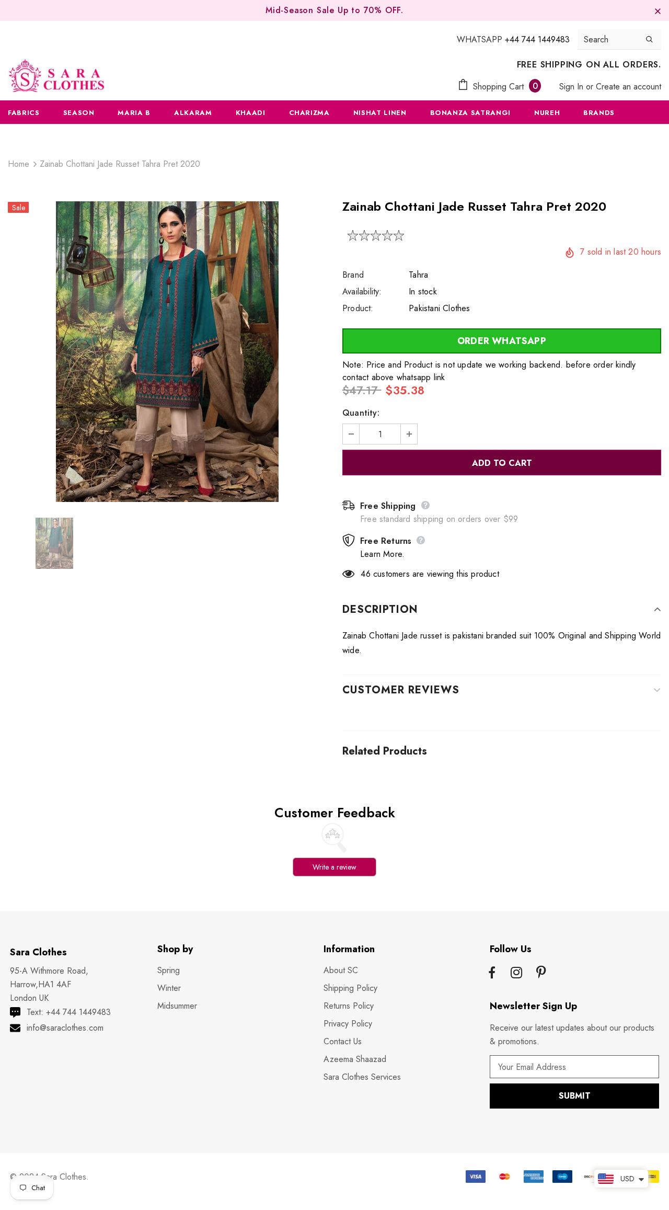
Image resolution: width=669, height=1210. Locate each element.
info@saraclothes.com (65, 1028)
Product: (358, 308)
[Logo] (56, 76)
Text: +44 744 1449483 (69, 1012)
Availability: (362, 292)
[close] (657, 10)
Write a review (334, 867)
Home (18, 164)
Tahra (418, 275)
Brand (353, 275)
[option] (167, 351)
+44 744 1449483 (537, 39)
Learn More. (382, 554)
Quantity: (360, 413)
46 (365, 574)
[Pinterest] (541, 973)
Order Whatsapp (501, 341)
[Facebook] (491, 973)
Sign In (572, 87)
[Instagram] (516, 973)
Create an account (628, 87)
